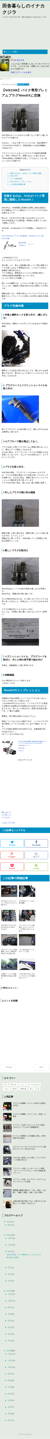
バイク (22, 1084)
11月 (10, 1245)
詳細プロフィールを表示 (21, 72)
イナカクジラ (18, 60)
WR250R (13, 1084)
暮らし (32, 1089)
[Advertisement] (25, 35)
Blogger (29, 1434)
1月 (9, 1281)
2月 (9, 1334)
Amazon (22, 245)
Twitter (12, 845)
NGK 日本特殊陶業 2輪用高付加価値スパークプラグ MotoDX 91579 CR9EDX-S (32, 742)
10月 (10, 1301)
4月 (9, 1327)
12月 (10, 1238)
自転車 (14, 1089)
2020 (9, 1235)
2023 (9, 1222)
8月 (9, 1225)
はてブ (36, 855)
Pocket (12, 868)
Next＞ (41, 1067)
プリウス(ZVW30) (34, 1084)
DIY (5, 1084)
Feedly (36, 868)
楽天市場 (22, 243)
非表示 (27, 170)
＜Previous (8, 1067)
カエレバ (32, 244)
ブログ (6, 1089)
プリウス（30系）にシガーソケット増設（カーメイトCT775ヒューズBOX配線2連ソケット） (29, 1171)
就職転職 (23, 1089)
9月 (9, 1251)
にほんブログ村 (8, 823)
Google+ (12, 857)
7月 (9, 1267)
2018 (9, 1351)
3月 (9, 1274)
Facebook (36, 845)
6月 (9, 1394)
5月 (9, 1321)
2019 (9, 1291)
